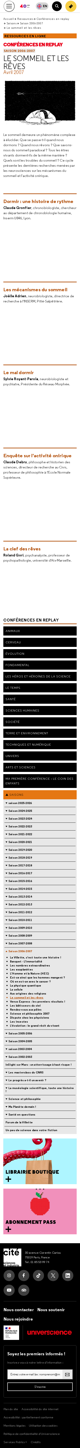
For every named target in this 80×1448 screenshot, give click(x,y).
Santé (11, 699)
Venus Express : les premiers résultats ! (37, 1001)
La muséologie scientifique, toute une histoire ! (40, 1089)
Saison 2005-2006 (20, 1033)
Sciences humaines (22, 710)
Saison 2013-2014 (20, 896)
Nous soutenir (51, 1310)
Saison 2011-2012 (20, 912)
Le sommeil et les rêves (36, 62)
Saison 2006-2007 (31, 23)
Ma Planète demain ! (22, 1107)
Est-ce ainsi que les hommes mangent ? (37, 977)
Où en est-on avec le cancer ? (30, 981)
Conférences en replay (53, 19)
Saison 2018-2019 (20, 857)
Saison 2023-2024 (20, 818)
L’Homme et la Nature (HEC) (29, 973)
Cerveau (13, 642)
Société (13, 722)
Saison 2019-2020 (20, 850)
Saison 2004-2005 (20, 1041)
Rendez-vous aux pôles (26, 1009)
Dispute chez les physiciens (29, 1017)
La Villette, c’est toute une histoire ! (35, 957)
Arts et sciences (21, 767)
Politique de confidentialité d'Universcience (32, 1434)
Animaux (13, 631)
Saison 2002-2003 (20, 1057)
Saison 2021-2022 (20, 834)
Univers (12, 756)
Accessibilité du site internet (40, 1409)
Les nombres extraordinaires (30, 965)
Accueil (8, 19)
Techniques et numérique (28, 744)
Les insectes (19, 1021)
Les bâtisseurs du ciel (25, 1005)
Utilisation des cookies (43, 1425)
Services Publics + (15, 1442)
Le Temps (13, 688)
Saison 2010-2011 (20, 920)
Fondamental (18, 665)
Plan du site (11, 1409)
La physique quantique (25, 985)
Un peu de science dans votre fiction (31, 1130)
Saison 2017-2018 (20, 865)
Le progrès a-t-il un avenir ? (27, 1080)
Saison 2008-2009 (20, 935)
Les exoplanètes (21, 969)
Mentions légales (14, 1425)
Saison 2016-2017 (20, 873)
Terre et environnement (27, 733)
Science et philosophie (24, 1099)
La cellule (16, 989)
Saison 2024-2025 (20, 811)
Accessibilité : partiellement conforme (29, 1417)
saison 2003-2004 (20, 1049)
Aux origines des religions (28, 993)
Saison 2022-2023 (20, 826)
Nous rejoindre (18, 1319)
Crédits (35, 1442)
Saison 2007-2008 (20, 943)
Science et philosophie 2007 (29, 1013)
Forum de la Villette (19, 1122)
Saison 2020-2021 (20, 842)
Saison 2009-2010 (20, 928)
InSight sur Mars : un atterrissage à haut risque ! (39, 1065)
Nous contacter (19, 1310)
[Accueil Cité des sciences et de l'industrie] (12, 1257)
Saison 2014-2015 (20, 889)
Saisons (12, 23)
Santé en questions (22, 1114)
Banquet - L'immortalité (26, 961)
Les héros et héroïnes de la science (38, 676)
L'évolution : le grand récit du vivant (35, 1025)
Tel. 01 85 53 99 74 (37, 1262)
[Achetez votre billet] (70, 6)
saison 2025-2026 (20, 803)
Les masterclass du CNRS (26, 1072)
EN (45, 6)
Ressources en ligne (25, 36)
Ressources (25, 19)
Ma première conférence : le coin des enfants (40, 781)
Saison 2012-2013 (20, 904)
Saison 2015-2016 (20, 881)
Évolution (15, 654)
